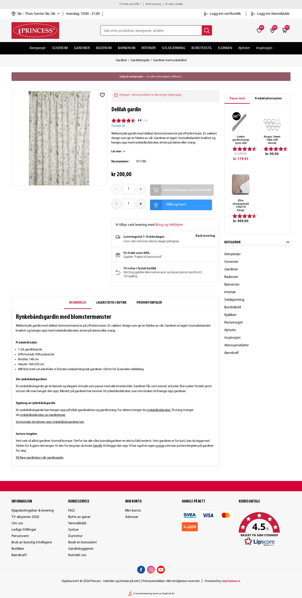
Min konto (133, 511)
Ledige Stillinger (24, 530)
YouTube (161, 570)
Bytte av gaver (79, 517)
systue (160, 446)
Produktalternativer (268, 98)
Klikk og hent (176, 205)
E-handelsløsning (143, 593)
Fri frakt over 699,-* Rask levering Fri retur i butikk (151, 4)
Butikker (18, 549)
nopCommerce (231, 581)
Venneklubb (77, 523)
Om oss (17, 523)
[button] (264, 529)
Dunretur (75, 536)
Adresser (131, 517)
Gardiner (82, 48)
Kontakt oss (77, 555)
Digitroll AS (168, 593)
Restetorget (233, 323)
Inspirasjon (264, 48)
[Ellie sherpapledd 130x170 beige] (240, 184)
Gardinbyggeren (80, 549)
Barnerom (126, 48)
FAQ (71, 511)
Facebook (141, 570)
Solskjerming (173, 48)
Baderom (104, 48)
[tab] (237, 99)
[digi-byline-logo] (131, 593)
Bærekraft (231, 353)
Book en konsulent (82, 542)
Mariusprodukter (236, 345)
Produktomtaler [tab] (149, 303)
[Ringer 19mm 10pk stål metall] (272, 120)
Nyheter (244, 48)
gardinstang (108, 410)
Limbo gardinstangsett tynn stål (240, 140)
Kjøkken (225, 48)
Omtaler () (118, 125)
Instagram (151, 570)
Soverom (60, 48)
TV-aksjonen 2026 (25, 517)
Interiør (149, 48)
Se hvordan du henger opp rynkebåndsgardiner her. (50, 422)
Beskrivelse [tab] (77, 303)
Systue (73, 530)
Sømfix (97, 446)
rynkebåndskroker (158, 410)
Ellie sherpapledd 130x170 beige (241, 205)
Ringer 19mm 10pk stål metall (272, 140)
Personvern (20, 536)
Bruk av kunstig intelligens (32, 542)
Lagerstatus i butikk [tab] (111, 303)
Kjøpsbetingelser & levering (33, 511)
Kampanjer (38, 48)
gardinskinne (86, 410)
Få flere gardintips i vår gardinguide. (40, 457)
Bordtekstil (201, 48)
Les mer (116, 151)
